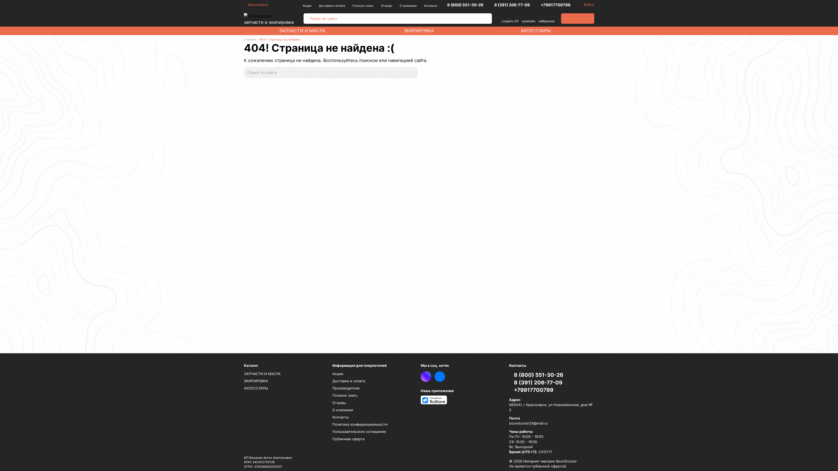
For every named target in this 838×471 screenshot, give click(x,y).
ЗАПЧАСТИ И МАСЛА (302, 30)
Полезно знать (362, 5)
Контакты (430, 5)
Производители (346, 388)
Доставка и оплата (332, 5)
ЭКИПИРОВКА (419, 30)
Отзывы (386, 5)
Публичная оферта (348, 439)
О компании (408, 5)
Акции (307, 5)
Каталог (251, 365)
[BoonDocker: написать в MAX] (426, 376)
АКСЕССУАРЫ (536, 30)
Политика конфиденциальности (360, 424)
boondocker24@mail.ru (528, 423)
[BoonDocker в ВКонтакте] (439, 376)
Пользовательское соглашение (359, 431)
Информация (359, 365)
